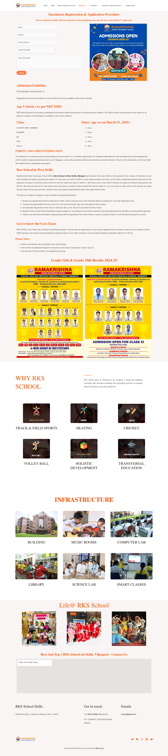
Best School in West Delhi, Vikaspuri (69, 176)
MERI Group (99, 748)
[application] (86, 5)
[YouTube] (152, 739)
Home (46, 5)
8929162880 (93, 714)
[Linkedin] (147, 739)
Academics (93, 5)
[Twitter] (132, 739)
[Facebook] (137, 739)
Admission (81, 5)
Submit (21, 72)
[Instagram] (142, 739)
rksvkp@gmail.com (128, 714)
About (53, 5)
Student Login (130, 5)
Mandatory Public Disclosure (111, 5)
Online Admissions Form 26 (66, 5)
